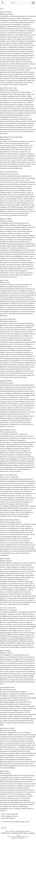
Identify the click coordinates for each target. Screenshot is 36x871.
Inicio (2, 8)
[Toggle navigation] (33, 5)
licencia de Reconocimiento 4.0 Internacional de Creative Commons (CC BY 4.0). (17, 824)
